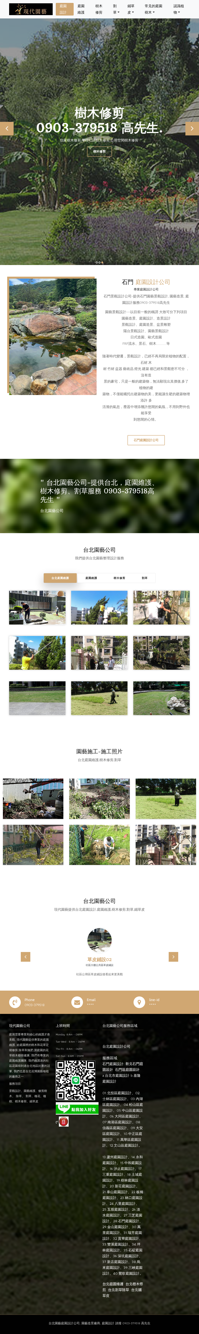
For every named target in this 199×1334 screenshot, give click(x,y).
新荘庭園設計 (125, 1186)
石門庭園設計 (112, 1064)
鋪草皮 (130, 9)
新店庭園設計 (117, 1262)
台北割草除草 (118, 1290)
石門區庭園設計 (127, 1069)
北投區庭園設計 (119, 1093)
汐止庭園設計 (124, 1168)
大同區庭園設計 (127, 1116)
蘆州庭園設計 (117, 1157)
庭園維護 (81, 9)
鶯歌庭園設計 (129, 1273)
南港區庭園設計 (119, 1122)
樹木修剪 (98, 9)
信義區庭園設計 (114, 1128)
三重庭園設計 (112, 1174)
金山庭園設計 (117, 1227)
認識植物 (179, 9)
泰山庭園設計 (117, 1192)
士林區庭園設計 (114, 1099)
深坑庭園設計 (128, 1256)
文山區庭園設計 (126, 1145)
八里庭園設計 (125, 1203)
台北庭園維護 (60, 578)
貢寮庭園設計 (128, 1238)
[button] (25, 957)
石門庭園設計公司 (146, 440)
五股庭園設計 (117, 1209)
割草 (115, 9)
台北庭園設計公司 (116, 1046)
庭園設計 (63, 9)
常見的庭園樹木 (153, 9)
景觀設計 (99, 151)
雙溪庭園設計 (117, 1244)
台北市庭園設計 (117, 1075)
